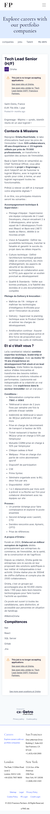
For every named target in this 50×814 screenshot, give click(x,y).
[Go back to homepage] (8, 5)
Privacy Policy (32, 792)
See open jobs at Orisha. (23, 84)
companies (8, 41)
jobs (20, 41)
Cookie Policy (12, 797)
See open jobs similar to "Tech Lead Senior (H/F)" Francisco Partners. (25, 90)
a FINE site (25, 809)
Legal (21, 792)
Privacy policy (18, 719)
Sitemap (13, 792)
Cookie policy (31, 719)
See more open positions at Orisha (25, 691)
